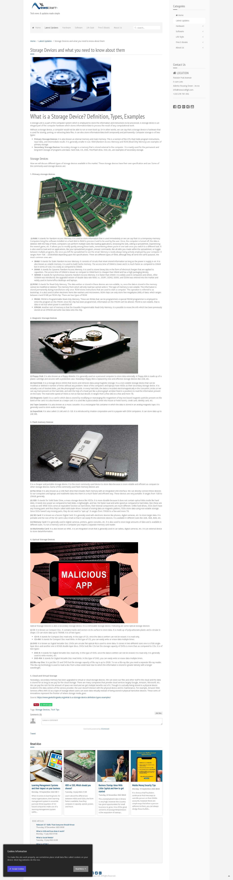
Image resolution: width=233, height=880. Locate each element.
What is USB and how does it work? (50, 831)
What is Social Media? (44, 837)
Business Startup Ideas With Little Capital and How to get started (111, 788)
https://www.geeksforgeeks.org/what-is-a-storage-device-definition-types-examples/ (74, 697)
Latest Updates (182, 20)
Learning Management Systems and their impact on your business (46, 787)
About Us (180, 47)
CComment (105, 729)
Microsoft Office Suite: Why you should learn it (55, 850)
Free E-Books (182, 42)
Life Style (180, 36)
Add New (158, 713)
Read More (80, 869)
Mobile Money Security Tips (144, 785)
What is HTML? (42, 844)
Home (181, 15)
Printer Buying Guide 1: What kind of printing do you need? (60, 857)
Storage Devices (42, 709)
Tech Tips (55, 709)
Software (180, 31)
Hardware (180, 26)
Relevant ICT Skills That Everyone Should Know (55, 825)
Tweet (33, 733)
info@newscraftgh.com (183, 90)
